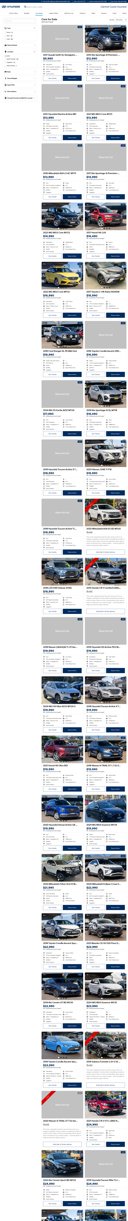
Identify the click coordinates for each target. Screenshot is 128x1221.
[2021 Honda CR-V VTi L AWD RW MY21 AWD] (105, 1105)
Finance (82, 13)
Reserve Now (72, 78)
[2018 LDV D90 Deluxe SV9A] (62, 571)
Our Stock (39, 13)
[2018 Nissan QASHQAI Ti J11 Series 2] (62, 631)
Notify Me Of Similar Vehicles (105, 552)
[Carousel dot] (102, 51)
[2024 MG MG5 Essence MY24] (105, 808)
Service (103, 13)
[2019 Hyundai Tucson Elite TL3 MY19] (105, 1164)
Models (26, 13)
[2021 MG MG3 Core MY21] (105, 98)
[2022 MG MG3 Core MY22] (62, 275)
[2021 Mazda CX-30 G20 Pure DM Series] (105, 927)
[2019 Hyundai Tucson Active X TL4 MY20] (62, 453)
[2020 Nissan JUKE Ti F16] (105, 453)
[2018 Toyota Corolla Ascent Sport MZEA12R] (62, 927)
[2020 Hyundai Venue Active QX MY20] (62, 808)
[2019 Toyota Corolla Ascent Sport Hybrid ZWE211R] (62, 1045)
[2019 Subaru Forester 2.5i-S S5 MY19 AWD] (105, 1045)
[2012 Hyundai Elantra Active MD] (62, 98)
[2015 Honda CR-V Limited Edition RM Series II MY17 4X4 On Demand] (105, 571)
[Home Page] (11, 7)
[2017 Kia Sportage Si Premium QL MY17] (105, 157)
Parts (114, 13)
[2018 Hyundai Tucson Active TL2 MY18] (62, 512)
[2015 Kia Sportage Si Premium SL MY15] (105, 39)
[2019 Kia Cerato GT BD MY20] (62, 986)
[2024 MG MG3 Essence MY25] (105, 986)
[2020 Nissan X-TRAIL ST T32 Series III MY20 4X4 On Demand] (62, 1105)
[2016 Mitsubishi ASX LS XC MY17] (62, 157)
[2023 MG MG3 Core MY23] (62, 216)
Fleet (93, 13)
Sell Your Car (68, 13)
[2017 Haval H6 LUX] (105, 216)
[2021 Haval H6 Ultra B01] (62, 749)
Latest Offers (53, 13)
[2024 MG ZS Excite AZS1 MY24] (62, 394)
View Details (52, 78)
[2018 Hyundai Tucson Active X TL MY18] (105, 690)
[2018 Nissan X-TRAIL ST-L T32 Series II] (105, 749)
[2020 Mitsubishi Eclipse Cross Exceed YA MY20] (105, 868)
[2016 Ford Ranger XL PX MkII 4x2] (62, 335)
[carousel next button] (124, 39)
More (124, 13)
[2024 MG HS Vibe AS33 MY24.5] (62, 690)
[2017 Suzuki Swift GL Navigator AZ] (62, 39)
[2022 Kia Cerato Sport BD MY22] (62, 1164)
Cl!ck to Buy (13, 13)
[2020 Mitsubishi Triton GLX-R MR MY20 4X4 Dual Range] (62, 868)
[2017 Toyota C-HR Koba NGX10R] (105, 275)
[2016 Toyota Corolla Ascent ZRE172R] (105, 335)
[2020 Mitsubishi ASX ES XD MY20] (105, 512)
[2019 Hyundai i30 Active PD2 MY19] (105, 631)
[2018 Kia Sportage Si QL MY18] (105, 394)
